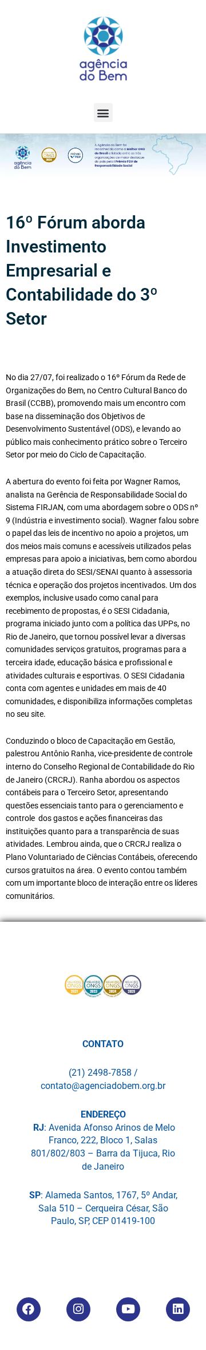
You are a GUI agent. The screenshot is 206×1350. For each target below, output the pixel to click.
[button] (103, 112)
